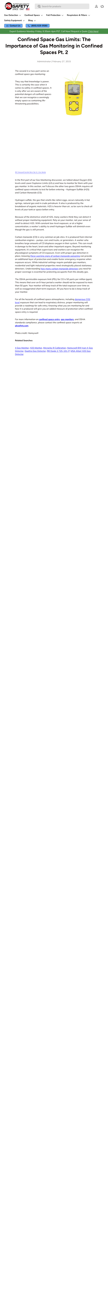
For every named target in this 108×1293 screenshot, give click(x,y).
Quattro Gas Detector (35, 351)
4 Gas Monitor (22, 347)
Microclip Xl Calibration (54, 347)
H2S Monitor (36, 347)
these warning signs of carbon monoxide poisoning (55, 256)
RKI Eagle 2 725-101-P (58, 351)
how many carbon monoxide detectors (59, 268)
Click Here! (93, 31)
